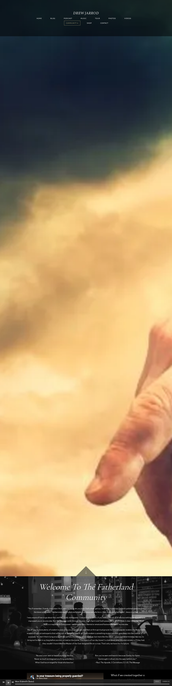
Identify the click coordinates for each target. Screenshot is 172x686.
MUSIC (84, 18)
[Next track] (13, 682)
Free (157, 681)
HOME (39, 18)
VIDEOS (127, 18)
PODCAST (68, 18)
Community (71, 23)
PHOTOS (112, 18)
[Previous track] (4, 682)
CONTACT (104, 23)
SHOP (89, 23)
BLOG (52, 18)
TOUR (97, 18)
